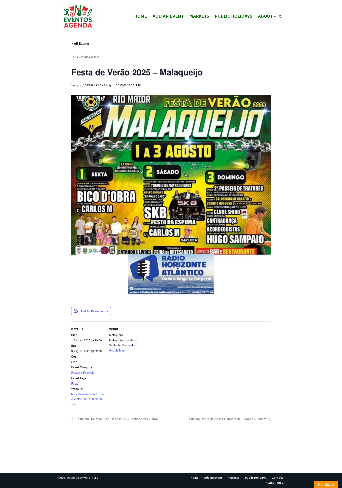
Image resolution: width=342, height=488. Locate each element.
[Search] (280, 16)
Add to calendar (92, 311)
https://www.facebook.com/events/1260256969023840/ (87, 399)
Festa (74, 383)
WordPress (90, 477)
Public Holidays (233, 16)
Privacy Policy (273, 482)
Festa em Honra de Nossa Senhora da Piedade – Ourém (227, 419)
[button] (275, 16)
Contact (277, 477)
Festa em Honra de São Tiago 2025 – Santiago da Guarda (116, 419)
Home (140, 16)
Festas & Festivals (82, 372)
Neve (61, 477)
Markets (199, 16)
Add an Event (168, 16)
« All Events (80, 43)
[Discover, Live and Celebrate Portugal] (78, 16)
